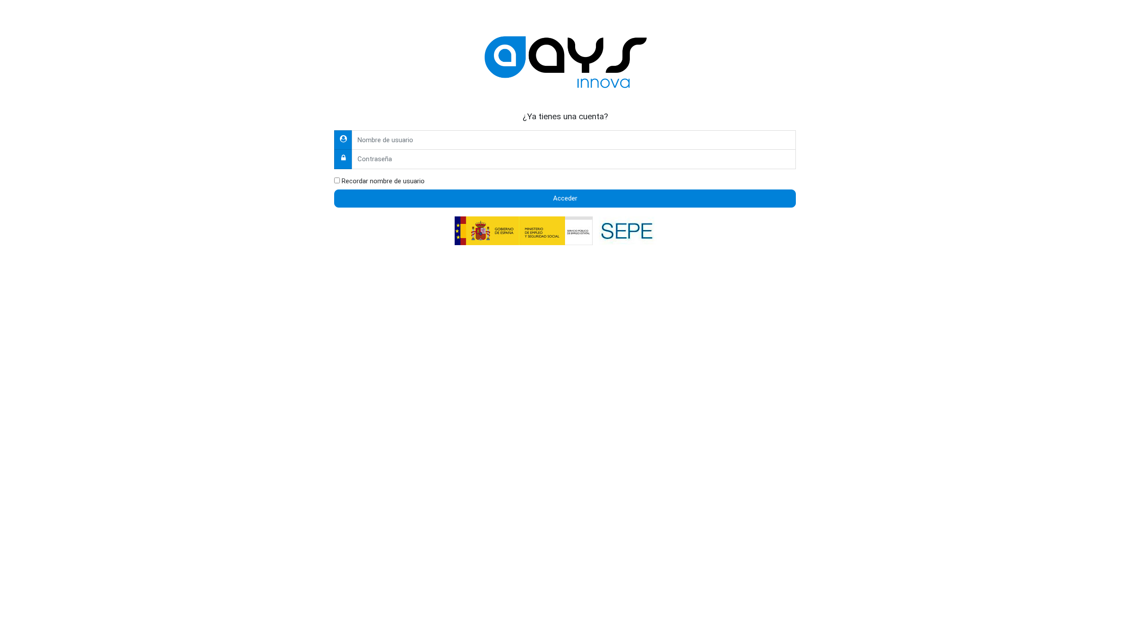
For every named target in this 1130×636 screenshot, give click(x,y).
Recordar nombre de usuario (383, 181)
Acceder (565, 198)
